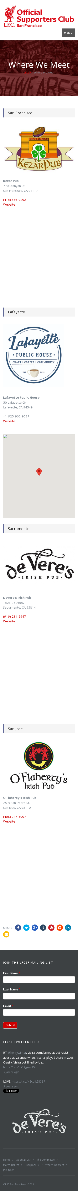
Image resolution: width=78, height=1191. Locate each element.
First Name (11, 973)
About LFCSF (23, 1159)
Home (6, 1159)
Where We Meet (54, 1165)
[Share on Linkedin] (60, 927)
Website (9, 204)
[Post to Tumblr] (43, 927)
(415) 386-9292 (14, 199)
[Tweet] (26, 927)
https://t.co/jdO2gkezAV (19, 1067)
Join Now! (8, 1170)
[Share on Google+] (35, 927)
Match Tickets (11, 1165)
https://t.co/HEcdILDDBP (28, 1081)
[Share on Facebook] (18, 927)
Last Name (11, 989)
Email (8, 1006)
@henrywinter (17, 1053)
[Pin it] (51, 927)
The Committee (46, 1159)
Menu (68, 33)
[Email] (6, 934)
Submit (10, 1025)
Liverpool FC (32, 1165)
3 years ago (11, 1072)
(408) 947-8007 (14, 816)
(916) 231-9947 (14, 616)
